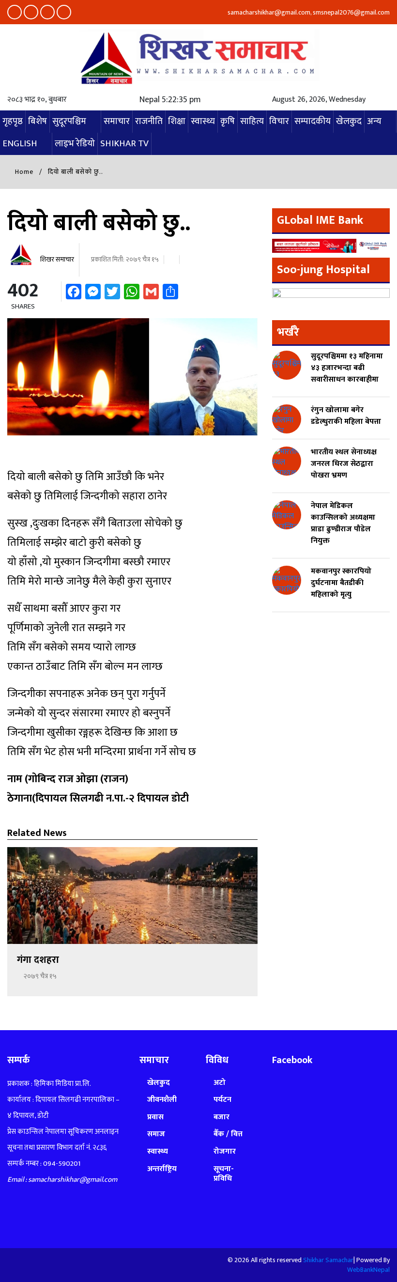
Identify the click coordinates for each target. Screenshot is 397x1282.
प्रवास (155, 1117)
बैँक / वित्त (228, 1134)
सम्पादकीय (312, 121)
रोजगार (225, 1151)
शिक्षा (176, 121)
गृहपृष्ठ (12, 121)
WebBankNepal (368, 1269)
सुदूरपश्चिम (69, 121)
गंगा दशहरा (39, 960)
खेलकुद (349, 121)
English (19, 143)
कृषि (227, 121)
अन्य (374, 121)
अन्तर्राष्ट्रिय (162, 1168)
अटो (220, 1082)
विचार (279, 121)
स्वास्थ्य (203, 121)
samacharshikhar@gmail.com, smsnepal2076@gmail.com (308, 12)
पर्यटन (222, 1099)
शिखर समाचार (56, 259)
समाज (156, 1134)
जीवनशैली (162, 1099)
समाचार (117, 121)
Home (23, 171)
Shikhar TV (124, 143)
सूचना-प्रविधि (224, 1173)
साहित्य (252, 121)
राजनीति (149, 121)
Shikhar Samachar (328, 1260)
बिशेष (37, 121)
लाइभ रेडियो (75, 143)
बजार (221, 1117)
